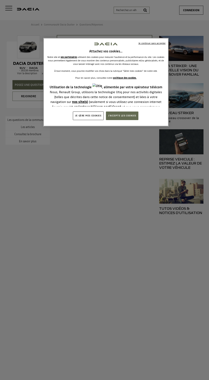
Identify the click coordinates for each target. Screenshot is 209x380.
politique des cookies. (125, 78)
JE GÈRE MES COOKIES (88, 115)
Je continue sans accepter (152, 43)
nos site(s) (80, 101)
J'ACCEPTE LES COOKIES (122, 115)
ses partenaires (69, 57)
